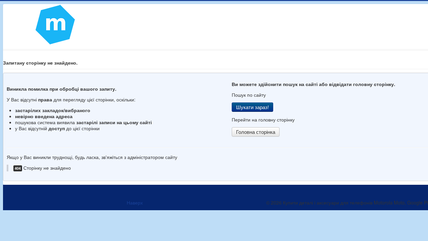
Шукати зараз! (252, 106)
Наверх (135, 202)
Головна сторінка (255, 131)
